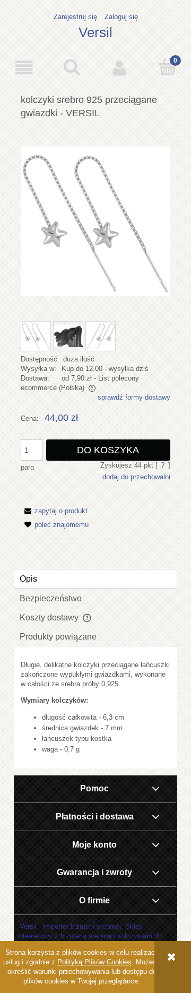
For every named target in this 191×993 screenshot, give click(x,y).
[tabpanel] (95, 707)
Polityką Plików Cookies (94, 962)
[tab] (95, 579)
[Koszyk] (167, 67)
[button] (24, 67)
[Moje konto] (119, 67)
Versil (95, 32)
